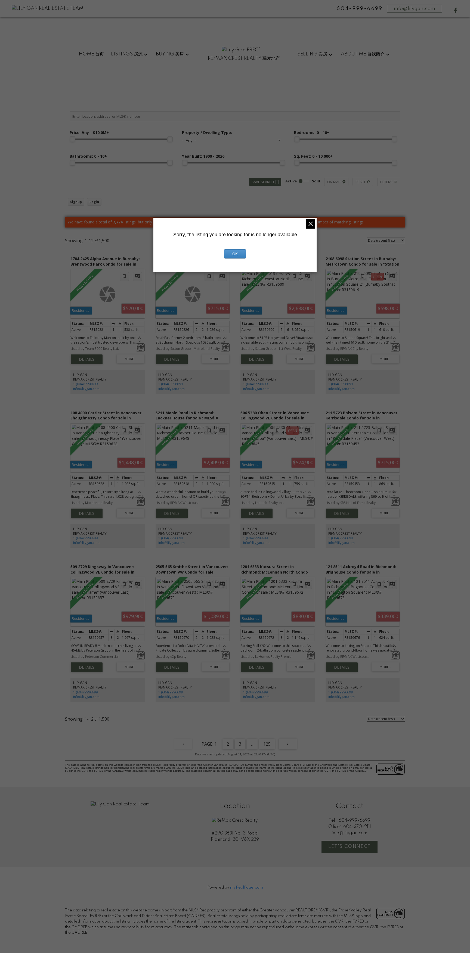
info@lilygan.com (414, 8)
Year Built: (203, 156)
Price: (89, 132)
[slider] (72, 139)
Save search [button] (263, 181)
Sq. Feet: (313, 156)
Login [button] (94, 202)
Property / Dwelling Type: (207, 132)
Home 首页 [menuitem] (91, 54)
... (252, 744)
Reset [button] (360, 181)
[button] (455, 10)
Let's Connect (349, 846)
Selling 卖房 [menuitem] (312, 54)
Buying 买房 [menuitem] (170, 54)
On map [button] (334, 181)
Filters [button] (386, 181)
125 (267, 744)
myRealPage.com (246, 887)
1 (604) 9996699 (85, 384)
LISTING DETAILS (87, 359)
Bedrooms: (311, 132)
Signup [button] (76, 202)
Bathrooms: (88, 156)
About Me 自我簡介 (363, 54)
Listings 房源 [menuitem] (127, 54)
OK (235, 254)
